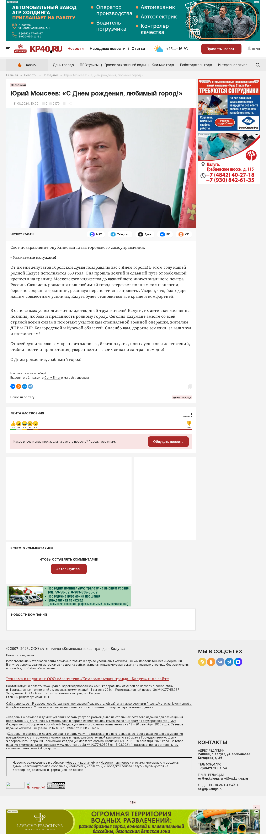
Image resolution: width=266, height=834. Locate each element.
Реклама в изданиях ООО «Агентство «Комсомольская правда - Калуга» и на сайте (87, 679)
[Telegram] (30, 386)
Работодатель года (196, 65)
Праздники (50, 75)
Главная (12, 75)
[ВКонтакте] (12, 386)
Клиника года (163, 65)
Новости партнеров (115, 762)
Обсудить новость (168, 442)
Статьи (138, 48)
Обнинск (20, 51)
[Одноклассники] (18, 386)
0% (13, 427)
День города (63, 65)
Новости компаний (29, 615)
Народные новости (108, 48)
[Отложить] (64, 103)
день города (182, 397)
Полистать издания (20, 655)
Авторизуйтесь (68, 569)
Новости (76, 48)
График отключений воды (125, 65)
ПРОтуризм (89, 65)
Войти (256, 48)
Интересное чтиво (233, 65)
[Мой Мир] (24, 386)
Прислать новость (221, 49)
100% (189, 427)
